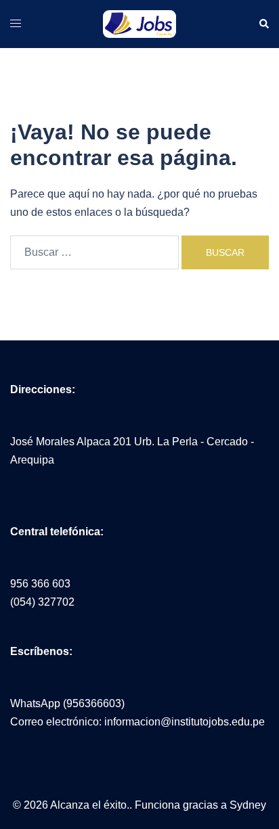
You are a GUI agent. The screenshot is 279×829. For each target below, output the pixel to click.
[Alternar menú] (15, 23)
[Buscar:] (94, 252)
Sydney (248, 805)
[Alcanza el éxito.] (139, 23)
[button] (263, 24)
